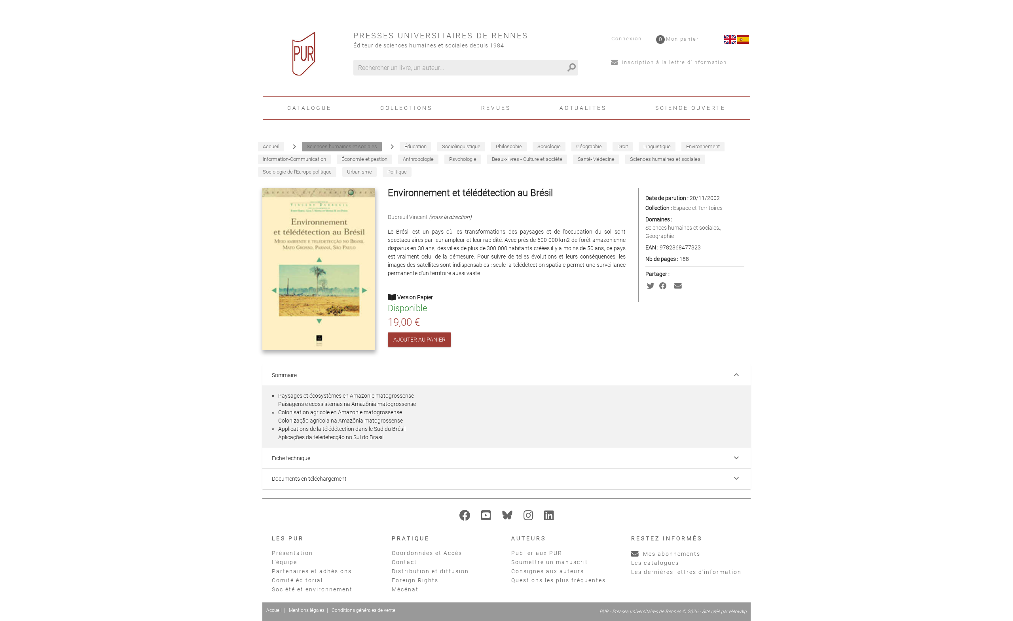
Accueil (274, 610)
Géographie (659, 236)
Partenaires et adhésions (312, 571)
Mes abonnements (670, 554)
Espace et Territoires (698, 208)
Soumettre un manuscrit (549, 562)
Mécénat (405, 589)
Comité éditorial (297, 580)
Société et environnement (312, 589)
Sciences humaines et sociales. (682, 228)
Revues (496, 108)
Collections (406, 108)
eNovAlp (738, 611)
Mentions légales (306, 610)
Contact (404, 562)
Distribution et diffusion (430, 571)
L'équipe (284, 562)
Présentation (292, 553)
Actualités (583, 108)
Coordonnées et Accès (427, 553)
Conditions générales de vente (363, 610)
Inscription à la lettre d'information (673, 62)
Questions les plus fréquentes (558, 580)
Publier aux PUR (536, 553)
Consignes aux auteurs (547, 571)
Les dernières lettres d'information (686, 572)
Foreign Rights (415, 580)
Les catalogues (655, 563)
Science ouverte (690, 108)
